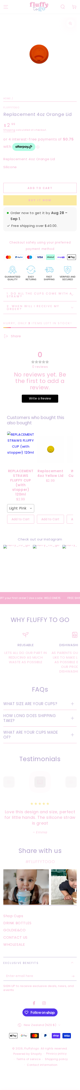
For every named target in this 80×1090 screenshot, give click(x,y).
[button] (62, 7)
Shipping (9, 130)
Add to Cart (21, 519)
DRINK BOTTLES (17, 923)
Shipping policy (56, 1059)
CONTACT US (15, 937)
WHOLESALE (14, 944)
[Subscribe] (74, 976)
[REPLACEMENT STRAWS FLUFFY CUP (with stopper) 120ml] (20, 449)
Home (7, 98)
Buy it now (40, 200)
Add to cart (40, 188)
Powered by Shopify (27, 1054)
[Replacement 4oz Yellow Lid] (50, 449)
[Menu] (6, 7)
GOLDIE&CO (14, 930)
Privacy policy (56, 1053)
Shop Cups (13, 915)
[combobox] (20, 508)
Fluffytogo (11, 107)
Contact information (42, 1065)
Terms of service (28, 1059)
